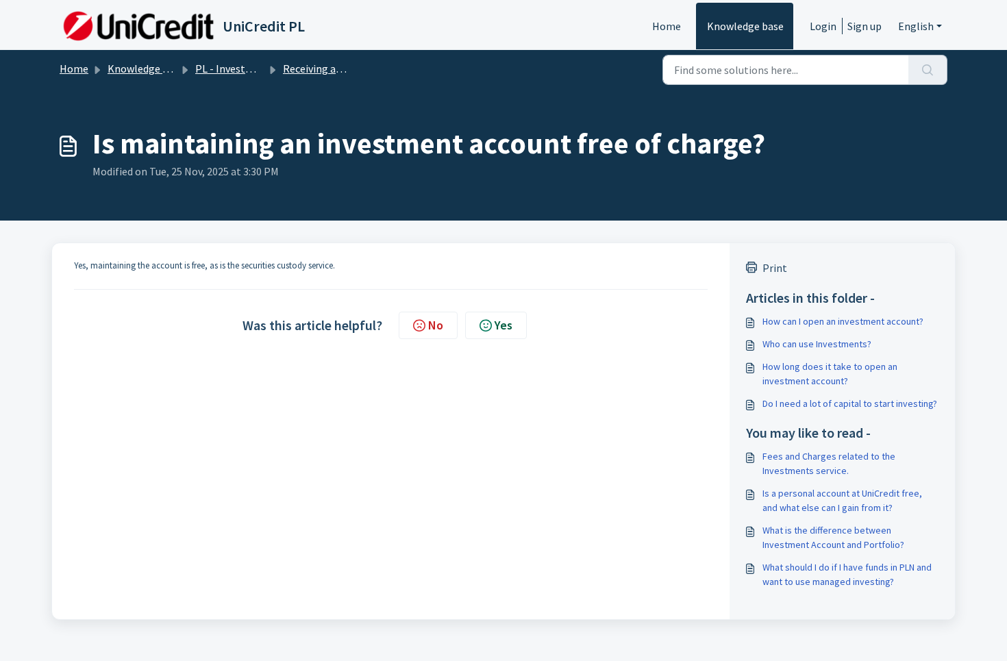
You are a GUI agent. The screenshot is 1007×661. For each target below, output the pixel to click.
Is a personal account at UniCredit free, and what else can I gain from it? (842, 500)
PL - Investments (235, 68)
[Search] (927, 70)
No (435, 325)
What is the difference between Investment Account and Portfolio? (833, 537)
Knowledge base (745, 26)
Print (774, 268)
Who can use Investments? (816, 344)
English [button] (916, 26)
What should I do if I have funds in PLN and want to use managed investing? (847, 574)
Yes (503, 325)
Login (823, 26)
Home (666, 26)
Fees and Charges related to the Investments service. (828, 463)
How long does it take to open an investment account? (829, 373)
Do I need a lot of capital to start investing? (849, 403)
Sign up (864, 26)
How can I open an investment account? (842, 321)
